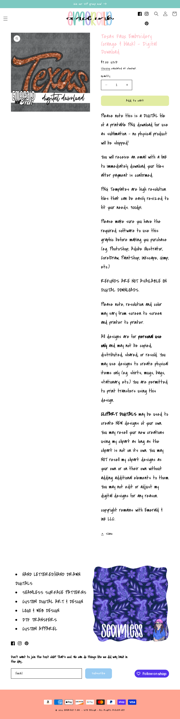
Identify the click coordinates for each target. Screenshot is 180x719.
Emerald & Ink (72, 710)
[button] (5, 18)
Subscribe (98, 673)
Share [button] (109, 534)
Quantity (105, 76)
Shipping (105, 68)
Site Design (90, 710)
